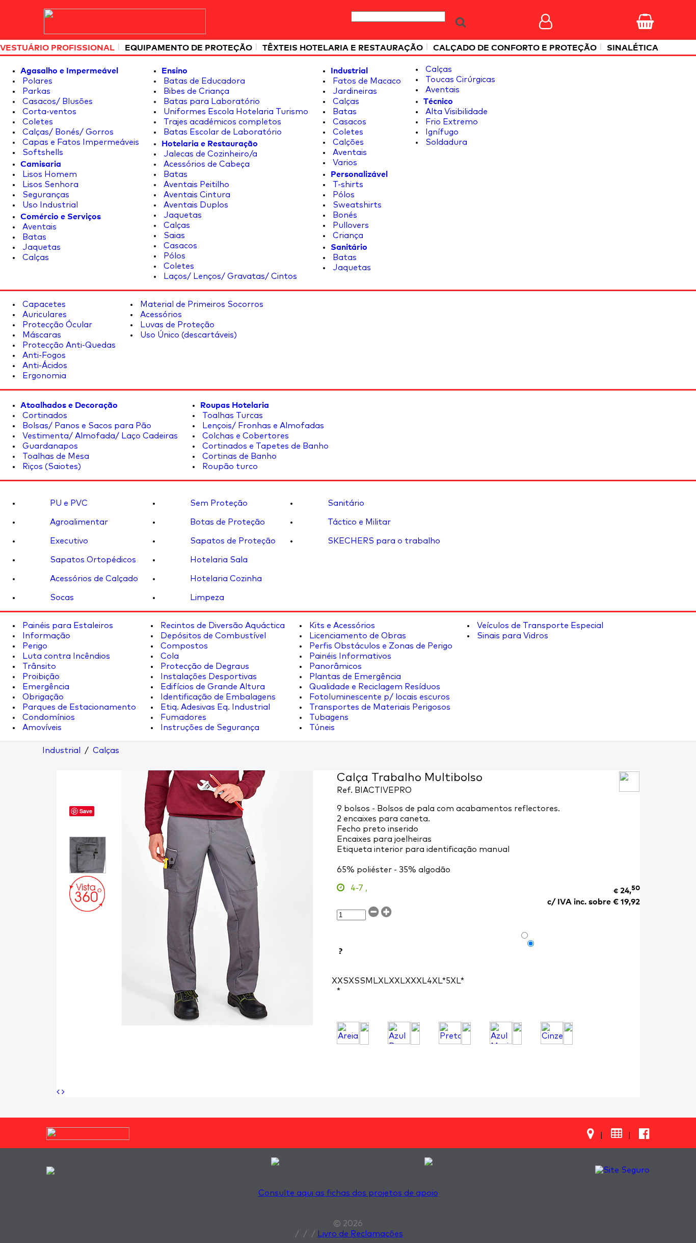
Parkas (35, 91)
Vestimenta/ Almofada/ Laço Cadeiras (99, 436)
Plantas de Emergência (354, 676)
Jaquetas (40, 247)
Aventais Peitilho (195, 184)
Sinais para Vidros (511, 636)
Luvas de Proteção (176, 325)
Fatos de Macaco (366, 81)
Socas (61, 597)
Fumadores (182, 717)
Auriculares (43, 314)
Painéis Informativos (349, 656)
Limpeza (206, 597)
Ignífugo (441, 132)
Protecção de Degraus (203, 666)
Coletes (36, 122)
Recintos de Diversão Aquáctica (221, 626)
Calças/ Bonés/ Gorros (67, 132)
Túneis (321, 727)
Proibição (40, 676)
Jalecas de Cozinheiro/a (209, 154)
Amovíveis (41, 727)
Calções (347, 142)
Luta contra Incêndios (65, 656)
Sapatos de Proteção (232, 541)
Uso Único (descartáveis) (187, 335)
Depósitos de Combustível (212, 636)
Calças (34, 257)
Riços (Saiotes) (50, 466)
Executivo (68, 541)
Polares (36, 81)
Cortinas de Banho (238, 456)
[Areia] (348, 1033)
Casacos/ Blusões (56, 101)
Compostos (183, 646)
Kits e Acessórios (341, 626)
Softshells (41, 152)
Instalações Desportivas (207, 676)
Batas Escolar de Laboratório (222, 132)
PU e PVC (68, 503)
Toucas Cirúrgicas (459, 79)
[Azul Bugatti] (399, 1033)
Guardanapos (49, 446)
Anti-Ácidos (43, 365)
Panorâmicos (334, 666)
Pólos (173, 256)
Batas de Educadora (203, 81)
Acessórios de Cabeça (206, 164)
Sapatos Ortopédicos (92, 560)
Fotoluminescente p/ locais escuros (378, 697)
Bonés (344, 215)
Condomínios (47, 717)
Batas (33, 237)
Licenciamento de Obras (356, 636)
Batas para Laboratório (211, 101)
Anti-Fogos (43, 355)
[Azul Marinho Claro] (501, 1033)
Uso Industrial (49, 205)
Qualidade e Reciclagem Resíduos (373, 687)
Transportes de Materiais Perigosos (378, 707)
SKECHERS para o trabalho (383, 541)
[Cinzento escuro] (552, 1033)
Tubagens (328, 717)
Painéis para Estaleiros (66, 626)
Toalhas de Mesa (54, 456)
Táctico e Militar (358, 522)
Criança (347, 235)
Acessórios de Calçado (93, 579)
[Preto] (450, 1033)
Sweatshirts (356, 205)
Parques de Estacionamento (78, 707)
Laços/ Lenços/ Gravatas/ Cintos (229, 276)
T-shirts (347, 184)
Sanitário (345, 503)
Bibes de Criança (195, 91)
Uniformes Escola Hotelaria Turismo (235, 112)
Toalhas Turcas (231, 415)
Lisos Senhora (49, 184)
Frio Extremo (450, 122)
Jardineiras (354, 91)
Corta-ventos (48, 112)
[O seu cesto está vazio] (645, 21)
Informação (45, 636)
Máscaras (40, 335)
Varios (344, 163)
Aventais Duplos (195, 205)
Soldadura (445, 142)
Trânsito (38, 666)
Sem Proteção (218, 503)
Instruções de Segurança (208, 727)
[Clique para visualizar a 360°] (87, 894)
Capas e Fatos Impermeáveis (79, 142)
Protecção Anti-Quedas (68, 345)
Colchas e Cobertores (244, 436)
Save (85, 811)
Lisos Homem (48, 174)
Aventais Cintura (196, 195)
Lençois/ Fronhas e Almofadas (262, 426)
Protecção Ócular (56, 325)
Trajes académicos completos (221, 122)
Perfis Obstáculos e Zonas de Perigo (379, 646)
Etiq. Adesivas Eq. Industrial (214, 707)
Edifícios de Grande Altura (211, 687)
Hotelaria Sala (218, 560)
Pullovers (350, 225)
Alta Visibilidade (455, 112)
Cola (168, 656)
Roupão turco (229, 466)
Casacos (179, 246)
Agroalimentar (78, 522)
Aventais (38, 227)
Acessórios (160, 314)
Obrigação (42, 697)
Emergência (44, 687)
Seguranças (44, 195)
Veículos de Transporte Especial (539, 626)
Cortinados (43, 415)
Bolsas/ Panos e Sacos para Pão (85, 426)
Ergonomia (43, 376)
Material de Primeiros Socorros (200, 304)
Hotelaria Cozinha (225, 579)
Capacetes (43, 304)
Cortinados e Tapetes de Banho (264, 446)
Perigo (33, 646)
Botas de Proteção (226, 522)
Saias (173, 235)
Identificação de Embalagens (217, 697)
